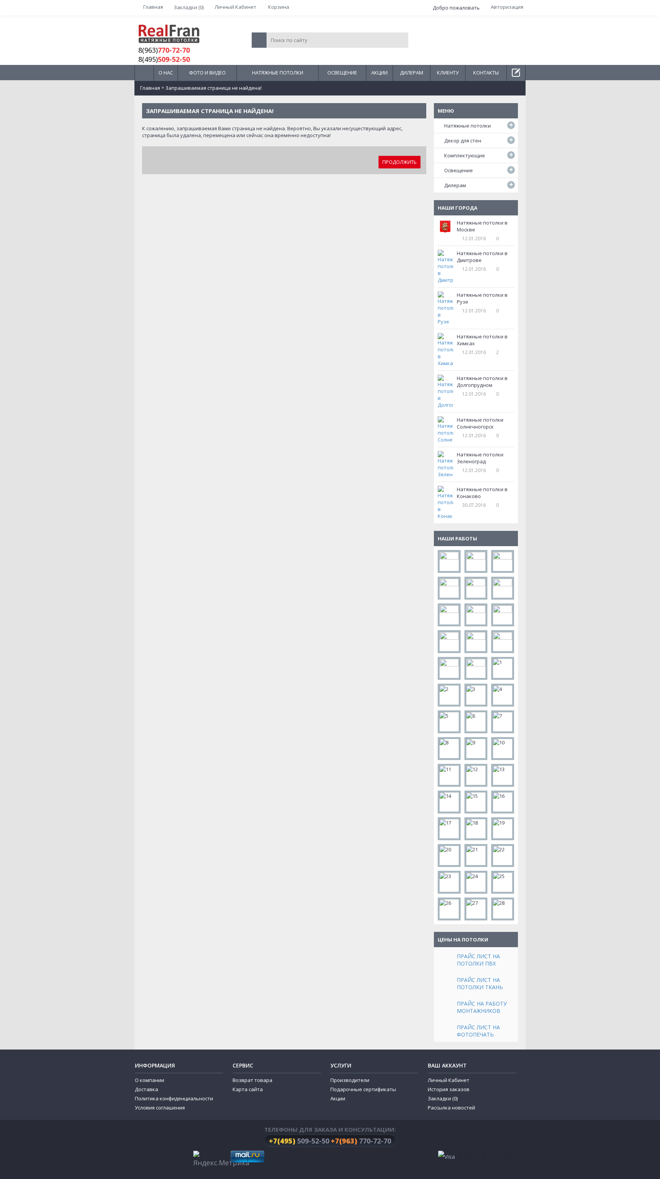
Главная (150, 87)
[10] (502, 748)
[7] (502, 721)
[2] (449, 695)
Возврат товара (252, 1080)
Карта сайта (248, 1089)
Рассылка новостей (451, 1107)
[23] (449, 882)
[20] (449, 855)
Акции (337, 1098)
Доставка (146, 1089)
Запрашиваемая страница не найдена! (213, 87)
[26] (449, 909)
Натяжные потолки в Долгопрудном (482, 381)
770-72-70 (361, 1140)
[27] (475, 909)
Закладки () (443, 1098)
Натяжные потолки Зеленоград (480, 458)
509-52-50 (299, 1140)
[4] (502, 695)
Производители (349, 1080)
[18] (475, 828)
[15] (475, 802)
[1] (502, 668)
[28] (502, 909)
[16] (502, 802)
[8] (449, 748)
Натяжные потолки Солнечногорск (480, 423)
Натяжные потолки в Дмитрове (482, 257)
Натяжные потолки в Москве (482, 226)
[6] (475, 721)
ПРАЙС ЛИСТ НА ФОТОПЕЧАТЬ (478, 1031)
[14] (449, 802)
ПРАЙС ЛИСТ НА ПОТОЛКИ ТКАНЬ (480, 983)
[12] (475, 775)
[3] (475, 695)
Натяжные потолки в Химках (482, 340)
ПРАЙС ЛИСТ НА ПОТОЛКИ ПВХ (478, 960)
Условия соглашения (160, 1107)
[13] (502, 775)
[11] (449, 775)
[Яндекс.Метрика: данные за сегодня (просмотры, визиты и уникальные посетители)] (221, 1159)
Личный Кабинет (448, 1080)
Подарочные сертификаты (363, 1089)
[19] (502, 828)
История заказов (448, 1089)
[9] (475, 748)
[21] (475, 855)
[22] (502, 855)
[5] (449, 721)
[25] (502, 882)
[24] (475, 882)
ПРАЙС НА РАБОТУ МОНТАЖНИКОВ (482, 1007)
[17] (449, 828)
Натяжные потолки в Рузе (482, 298)
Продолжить (399, 161)
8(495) (164, 59)
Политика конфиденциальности (174, 1098)
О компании (149, 1080)
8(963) (164, 50)
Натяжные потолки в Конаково (482, 493)
